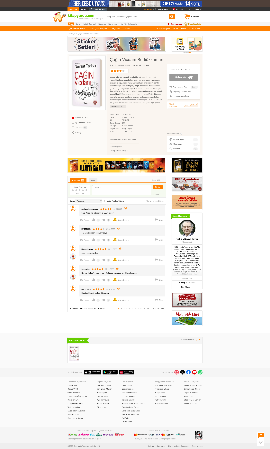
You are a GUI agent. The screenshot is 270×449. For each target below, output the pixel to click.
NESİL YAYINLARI (141, 65)
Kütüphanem (160, 393)
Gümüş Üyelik (73, 389)
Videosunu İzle (81, 118)
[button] (184, 52)
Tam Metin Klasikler (129, 393)
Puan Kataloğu (194, 24)
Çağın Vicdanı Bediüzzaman (89, 34)
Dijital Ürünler (102, 407)
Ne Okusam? (196, 29)
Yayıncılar (116, 29)
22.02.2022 (110, 289)
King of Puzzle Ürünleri (130, 415)
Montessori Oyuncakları (131, 411)
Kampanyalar (176, 24)
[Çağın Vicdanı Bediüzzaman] (74, 353)
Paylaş (78, 132)
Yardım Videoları (190, 404)
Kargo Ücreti (188, 396)
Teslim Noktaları (74, 407)
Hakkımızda (161, 446)
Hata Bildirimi (157, 180)
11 (148, 309)
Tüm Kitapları (186, 287)
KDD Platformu (160, 400)
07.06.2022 (109, 269)
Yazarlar (126, 29)
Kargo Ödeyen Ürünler (76, 411)
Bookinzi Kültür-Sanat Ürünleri (133, 404)
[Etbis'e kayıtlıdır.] (198, 435)
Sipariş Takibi (162, 9)
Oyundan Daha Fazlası (130, 407)
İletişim (151, 446)
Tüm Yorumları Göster (155, 201)
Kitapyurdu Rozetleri (75, 404)
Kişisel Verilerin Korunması (178, 446)
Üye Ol (83, 9)
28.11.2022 (112, 249)
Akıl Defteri (126, 418)
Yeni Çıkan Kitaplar (98, 29)
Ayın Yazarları (102, 396)
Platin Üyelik (72, 385)
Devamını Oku (117, 106)
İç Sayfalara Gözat (83, 123)
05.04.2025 (117, 209)
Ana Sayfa (71, 34)
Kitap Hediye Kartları (75, 418)
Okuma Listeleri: (173, 134)
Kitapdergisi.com (161, 404)
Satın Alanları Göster (115, 201)
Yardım (196, 9)
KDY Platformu (160, 396)
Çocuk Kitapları (163, 29)
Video (93, 180)
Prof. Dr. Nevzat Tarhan (120, 65)
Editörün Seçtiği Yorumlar (77, 396)
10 (144, 309)
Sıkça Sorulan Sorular (192, 400)
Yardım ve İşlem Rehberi (193, 385)
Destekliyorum (73, 400)
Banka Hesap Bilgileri (192, 389)
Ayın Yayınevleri (103, 400)
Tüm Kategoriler (131, 24)
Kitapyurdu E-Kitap (162, 389)
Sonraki (156, 309)
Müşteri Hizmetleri (191, 393)
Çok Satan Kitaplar (77, 29)
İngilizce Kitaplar (128, 400)
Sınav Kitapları (180, 29)
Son (162, 309)
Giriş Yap (73, 9)
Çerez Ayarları (197, 446)
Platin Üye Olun (100, 9)
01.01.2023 (110, 229)
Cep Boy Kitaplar (128, 396)
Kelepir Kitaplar (103, 404)
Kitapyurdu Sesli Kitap (163, 385)
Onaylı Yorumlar (74, 393)
